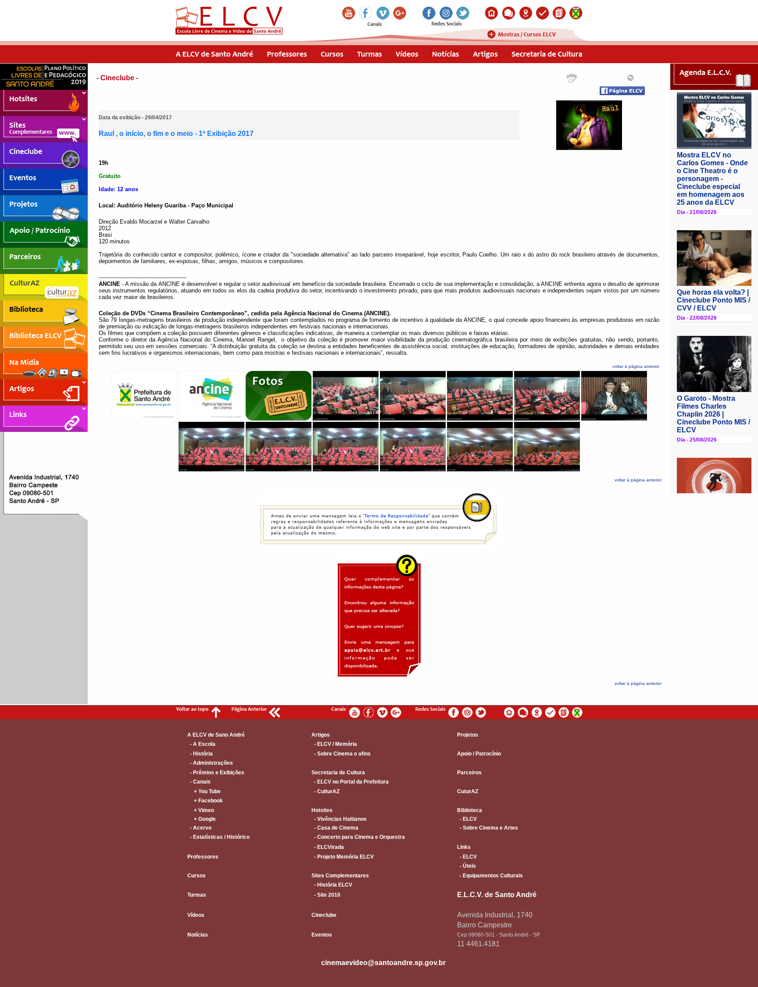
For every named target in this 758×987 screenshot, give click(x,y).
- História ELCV (331, 885)
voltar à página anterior (635, 366)
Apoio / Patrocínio (479, 754)
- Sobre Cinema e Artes (487, 828)
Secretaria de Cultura (338, 773)
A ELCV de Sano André (216, 735)
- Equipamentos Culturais (490, 876)
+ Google (201, 819)
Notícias (197, 935)
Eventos (321, 935)
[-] (589, 147)
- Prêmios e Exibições (215, 773)
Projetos (467, 735)
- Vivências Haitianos (339, 819)
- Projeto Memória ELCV (342, 857)
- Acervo (199, 828)
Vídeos (195, 915)
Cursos (196, 876)
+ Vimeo (200, 810)
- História (200, 754)
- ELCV (467, 819)
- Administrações (210, 763)
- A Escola (201, 744)
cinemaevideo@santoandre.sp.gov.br (383, 962)
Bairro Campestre (484, 925)
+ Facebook (205, 801)
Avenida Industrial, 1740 (495, 915)
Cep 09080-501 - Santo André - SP (498, 935)
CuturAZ (467, 791)
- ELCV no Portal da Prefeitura (350, 782)
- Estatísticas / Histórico (218, 837)
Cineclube (323, 915)
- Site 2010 (325, 895)
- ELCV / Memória (334, 744)
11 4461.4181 (478, 944)
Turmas (196, 895)
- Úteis (466, 866)
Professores (202, 857)
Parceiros (469, 773)
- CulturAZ (325, 791)
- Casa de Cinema (334, 828)
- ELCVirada (327, 847)
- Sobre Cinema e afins (341, 754)
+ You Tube (204, 791)
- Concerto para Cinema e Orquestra (358, 837)
